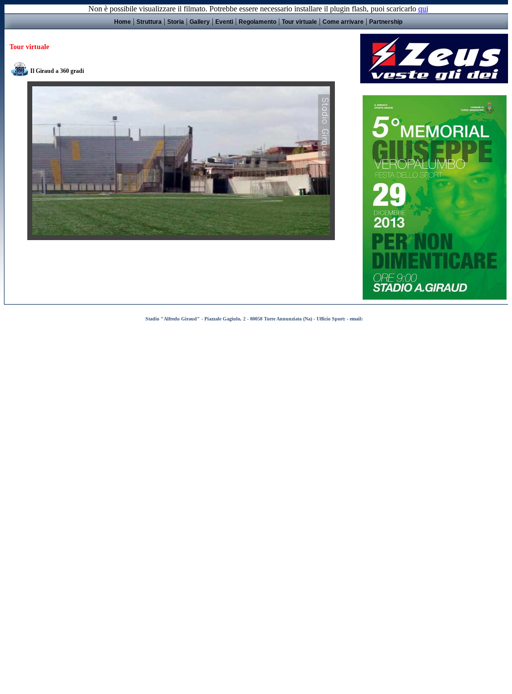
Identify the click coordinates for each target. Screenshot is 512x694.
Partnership (385, 21)
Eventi (224, 21)
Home (122, 21)
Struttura (149, 21)
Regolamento (257, 21)
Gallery (200, 21)
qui (423, 8)
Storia (175, 21)
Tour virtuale (299, 21)
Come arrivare (343, 21)
